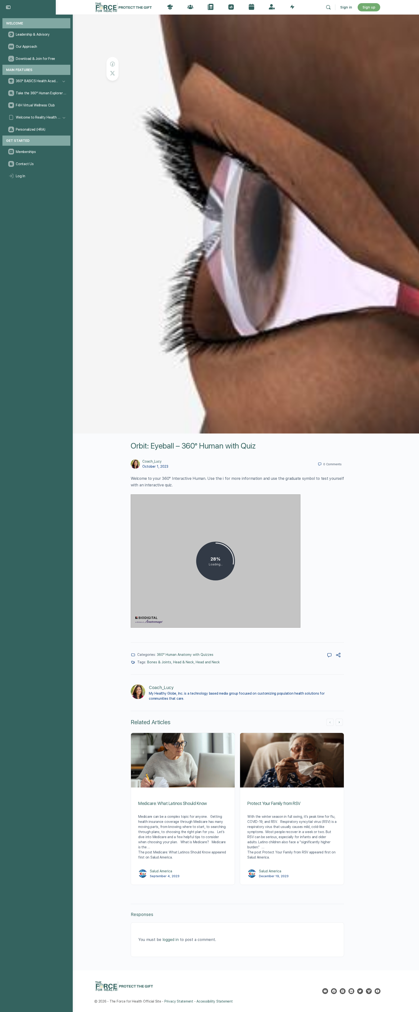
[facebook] (334, 991)
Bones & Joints (159, 662)
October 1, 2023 (155, 466)
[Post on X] (112, 73)
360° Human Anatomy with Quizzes (185, 655)
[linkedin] (351, 991)
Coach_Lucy (152, 461)
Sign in (346, 7)
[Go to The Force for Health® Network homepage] (123, 6)
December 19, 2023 (274, 876)
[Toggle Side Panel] (8, 7)
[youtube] (377, 991)
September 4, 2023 (164, 876)
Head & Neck (183, 662)
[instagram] (343, 991)
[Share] (338, 655)
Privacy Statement (178, 1001)
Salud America (161, 871)
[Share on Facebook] (112, 64)
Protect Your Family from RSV (273, 803)
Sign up (369, 7)
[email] (325, 991)
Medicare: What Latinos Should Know (172, 803)
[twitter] (360, 991)
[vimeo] (369, 991)
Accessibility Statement (214, 1001)
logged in (170, 939)
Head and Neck (208, 662)
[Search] (328, 7)
